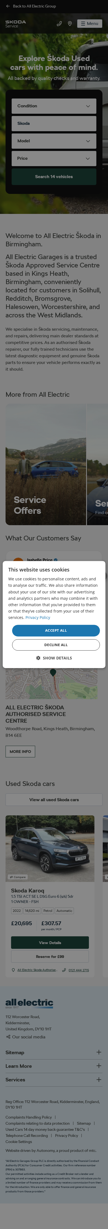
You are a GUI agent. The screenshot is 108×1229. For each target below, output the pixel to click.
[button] (54, 658)
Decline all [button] (56, 644)
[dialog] (54, 614)
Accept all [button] (56, 630)
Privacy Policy (37, 617)
